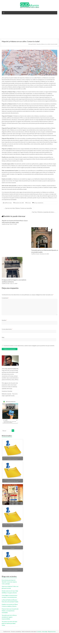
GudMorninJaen (8, 202)
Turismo (29, 202)
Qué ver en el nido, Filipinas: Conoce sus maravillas (18, 208)
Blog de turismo (52, 631)
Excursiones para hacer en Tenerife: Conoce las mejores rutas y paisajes (9, 581)
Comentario (5, 298)
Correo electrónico (7, 329)
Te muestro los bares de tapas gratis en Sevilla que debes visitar (9, 623)
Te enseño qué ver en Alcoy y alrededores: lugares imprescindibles (9, 617)
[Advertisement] (29, 27)
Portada (34, 44)
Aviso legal (44, 631)
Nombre (4, 320)
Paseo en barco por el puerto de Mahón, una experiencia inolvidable (10, 610)
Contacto (39, 631)
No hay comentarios (38, 202)
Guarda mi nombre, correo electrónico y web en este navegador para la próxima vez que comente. (29, 345)
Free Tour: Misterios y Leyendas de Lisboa (43, 212)
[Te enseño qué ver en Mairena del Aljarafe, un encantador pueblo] (41, 228)
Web (3, 337)
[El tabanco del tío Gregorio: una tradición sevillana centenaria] (12, 257)
